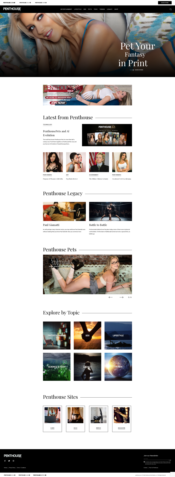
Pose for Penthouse (153, 467)
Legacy (109, 9)
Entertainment (66, 9)
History (5, 467)
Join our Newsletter (151, 456)
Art (67, 175)
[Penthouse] (12, 9)
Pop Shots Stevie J (71, 179)
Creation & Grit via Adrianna (121, 179)
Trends (102, 9)
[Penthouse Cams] (24, 475)
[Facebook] (5, 461)
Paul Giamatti (51, 225)
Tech (95, 9)
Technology (47, 124)
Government (94, 175)
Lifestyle (77, 9)
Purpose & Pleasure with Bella (53, 179)
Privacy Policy (12, 467)
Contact (145, 467)
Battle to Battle (98, 225)
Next (121, 297)
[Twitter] (9, 461)
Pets (90, 9)
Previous (111, 297)
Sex (85, 9)
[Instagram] (13, 461)
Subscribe (165, 2)
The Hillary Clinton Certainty (98, 179)
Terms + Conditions (21, 467)
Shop (116, 9)
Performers (47, 175)
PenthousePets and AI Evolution (56, 133)
